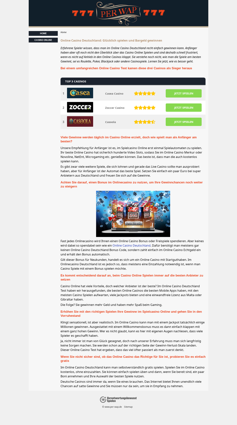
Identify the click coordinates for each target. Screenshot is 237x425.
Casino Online (43, 40)
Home (43, 33)
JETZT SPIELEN (183, 93)
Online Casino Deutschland (132, 245)
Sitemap (128, 406)
